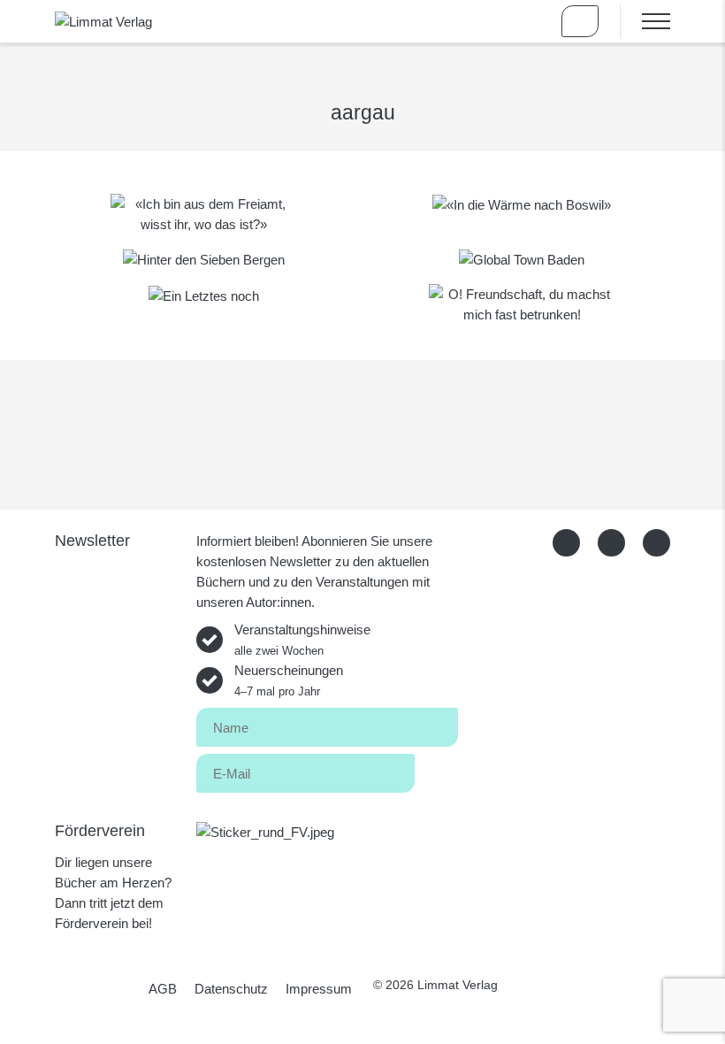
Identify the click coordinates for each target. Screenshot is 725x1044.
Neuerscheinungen (288, 680)
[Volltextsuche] (528, 21)
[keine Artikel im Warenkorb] (580, 21)
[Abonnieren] (436, 770)
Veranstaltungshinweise (302, 639)
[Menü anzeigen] (645, 21)
